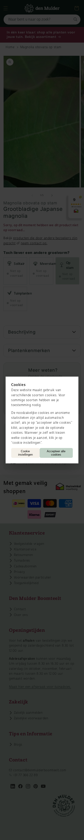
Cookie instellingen (25, 453)
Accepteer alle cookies (56, 453)
